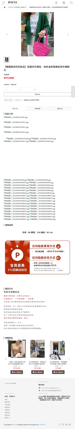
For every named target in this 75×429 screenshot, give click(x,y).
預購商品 (37, 94)
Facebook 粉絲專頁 (10, 383)
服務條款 (7, 415)
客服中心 (7, 418)
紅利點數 (7, 405)
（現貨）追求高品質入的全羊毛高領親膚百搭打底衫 (16, 363)
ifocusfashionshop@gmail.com (50, 388)
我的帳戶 (7, 410)
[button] (68, 34)
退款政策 (7, 407)
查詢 (6, 399)
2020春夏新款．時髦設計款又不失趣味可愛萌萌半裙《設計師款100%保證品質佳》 (37, 363)
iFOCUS (14, 425)
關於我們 (7, 402)
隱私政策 (7, 412)
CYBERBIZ (42, 425)
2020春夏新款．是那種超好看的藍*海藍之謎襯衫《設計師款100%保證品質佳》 (58, 363)
